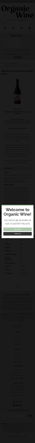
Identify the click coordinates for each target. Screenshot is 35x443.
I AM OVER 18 (17, 229)
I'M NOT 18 (17, 233)
